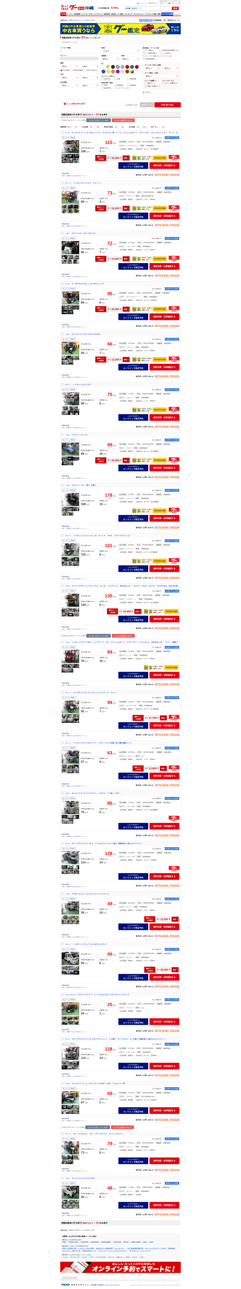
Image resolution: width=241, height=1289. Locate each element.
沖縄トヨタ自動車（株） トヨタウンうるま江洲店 (78, 1248)
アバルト (65, 1257)
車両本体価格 (78, 70)
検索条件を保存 (132, 105)
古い (76, 127)
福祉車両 (107, 14)
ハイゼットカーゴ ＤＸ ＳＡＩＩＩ (87, 183)
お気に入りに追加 (176, 3)
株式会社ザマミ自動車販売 (104, 1248)
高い (98, 127)
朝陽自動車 (65, 173)
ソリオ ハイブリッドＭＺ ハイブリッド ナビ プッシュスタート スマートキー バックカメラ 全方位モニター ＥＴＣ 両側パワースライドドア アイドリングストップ (126, 642)
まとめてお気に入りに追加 (98, 120)
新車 (105, 85)
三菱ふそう (119, 1257)
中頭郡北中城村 (73, 1242)
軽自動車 (77, 14)
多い (138, 127)
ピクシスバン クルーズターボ (83, 233)
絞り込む (167, 105)
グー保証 (166, 53)
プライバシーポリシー (112, 1284)
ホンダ (91, 1257)
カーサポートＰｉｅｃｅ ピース (139, 1250)
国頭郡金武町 (95, 1242)
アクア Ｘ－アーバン (80, 435)
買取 (159, 14)
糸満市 (145, 1242)
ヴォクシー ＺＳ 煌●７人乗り (84, 485)
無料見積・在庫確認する (164, 165)
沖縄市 (64, 1242)
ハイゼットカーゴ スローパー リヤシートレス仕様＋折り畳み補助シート (102, 743)
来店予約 (107, 79)
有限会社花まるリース (89, 1250)
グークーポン (167, 56)
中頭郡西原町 (84, 1242)
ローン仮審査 (170, 83)
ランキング (128, 14)
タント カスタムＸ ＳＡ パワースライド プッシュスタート (98, 1134)
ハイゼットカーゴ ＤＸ (82, 384)
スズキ (141, 1257)
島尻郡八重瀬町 (136, 1242)
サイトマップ (143, 3)
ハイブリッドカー (123, 88)
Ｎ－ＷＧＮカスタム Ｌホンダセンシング (88, 283)
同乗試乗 (133, 79)
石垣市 (151, 1242)
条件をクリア (146, 105)
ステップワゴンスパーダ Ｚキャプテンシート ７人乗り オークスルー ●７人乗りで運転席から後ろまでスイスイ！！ (119, 1039)
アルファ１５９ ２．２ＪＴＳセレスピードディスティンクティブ (103, 994)
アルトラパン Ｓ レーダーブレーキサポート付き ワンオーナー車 (98, 1083)
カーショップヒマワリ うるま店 (155, 1248)
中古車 (63, 14)
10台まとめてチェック (71, 120)
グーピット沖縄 (151, 14)
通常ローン (151, 83)
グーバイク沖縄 (167, 14)
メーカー (70, 14)
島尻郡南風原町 (106, 1242)
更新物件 (133, 85)
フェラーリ (110, 1257)
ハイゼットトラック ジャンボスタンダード (90, 944)
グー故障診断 (150, 53)
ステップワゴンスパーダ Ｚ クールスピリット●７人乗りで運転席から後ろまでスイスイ (107, 843)
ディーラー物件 (151, 56)
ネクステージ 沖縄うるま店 (71, 1250)
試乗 (118, 79)
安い (91, 127)
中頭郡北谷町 (117, 1242)
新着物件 (120, 85)
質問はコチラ (155, 3)
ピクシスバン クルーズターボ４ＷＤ (86, 334)
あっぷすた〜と (120, 1248)
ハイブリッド (98, 14)
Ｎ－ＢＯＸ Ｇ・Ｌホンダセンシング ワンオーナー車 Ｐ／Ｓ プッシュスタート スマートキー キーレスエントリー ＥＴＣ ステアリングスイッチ (126, 132)
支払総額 (66, 70)
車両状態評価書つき (170, 50)
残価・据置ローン (153, 86)
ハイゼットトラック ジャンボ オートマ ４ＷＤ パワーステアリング (101, 535)
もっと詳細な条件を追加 (76, 104)
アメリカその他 (100, 1257)
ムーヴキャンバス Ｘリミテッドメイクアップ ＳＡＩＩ (95, 692)
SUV (90, 14)
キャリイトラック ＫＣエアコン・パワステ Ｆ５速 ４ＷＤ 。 (97, 793)
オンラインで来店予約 (133, 165)
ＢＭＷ (128, 1257)
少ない (145, 127)
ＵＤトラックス (75, 1257)
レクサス (134, 1257)
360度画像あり (150, 59)
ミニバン (85, 14)
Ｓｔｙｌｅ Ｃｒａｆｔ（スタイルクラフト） (112, 1250)
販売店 (134, 8)
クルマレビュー (139, 14)
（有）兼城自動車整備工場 (135, 1248)
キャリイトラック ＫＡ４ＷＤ (83, 1178)
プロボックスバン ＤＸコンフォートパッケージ (90, 894)
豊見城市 (126, 1242)
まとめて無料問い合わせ (123, 120)
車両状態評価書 (159, 158)
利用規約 (101, 1284)
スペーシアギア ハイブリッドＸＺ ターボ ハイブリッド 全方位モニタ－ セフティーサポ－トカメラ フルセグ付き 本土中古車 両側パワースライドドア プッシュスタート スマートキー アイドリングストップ (126, 586)
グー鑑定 (120, 14)
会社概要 (94, 1284)
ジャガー (84, 1257)
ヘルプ (165, 3)
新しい (70, 127)
